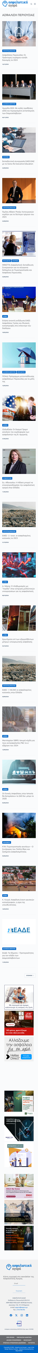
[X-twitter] (16, 1315)
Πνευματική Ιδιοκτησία (24, 1337)
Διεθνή (5, 425)
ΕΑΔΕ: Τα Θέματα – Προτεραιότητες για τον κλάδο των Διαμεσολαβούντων (18, 955)
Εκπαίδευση (6, 260)
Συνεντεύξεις (7, 478)
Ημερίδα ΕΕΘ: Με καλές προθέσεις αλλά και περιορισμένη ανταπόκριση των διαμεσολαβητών (18, 110)
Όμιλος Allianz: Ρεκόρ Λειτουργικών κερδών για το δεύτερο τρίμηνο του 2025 (18, 214)
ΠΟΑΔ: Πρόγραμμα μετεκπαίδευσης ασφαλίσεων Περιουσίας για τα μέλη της (18, 378)
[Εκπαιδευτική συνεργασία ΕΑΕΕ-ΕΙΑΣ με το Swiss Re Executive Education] (19, 140)
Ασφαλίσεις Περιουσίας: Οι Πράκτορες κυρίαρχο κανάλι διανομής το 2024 (14, 57)
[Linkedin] (27, 1315)
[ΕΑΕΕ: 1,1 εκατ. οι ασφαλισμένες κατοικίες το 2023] (19, 514)
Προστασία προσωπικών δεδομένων (14, 1342)
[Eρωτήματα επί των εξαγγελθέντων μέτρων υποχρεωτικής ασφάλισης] (19, 618)
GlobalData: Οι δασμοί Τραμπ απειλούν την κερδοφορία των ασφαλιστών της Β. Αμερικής (15, 432)
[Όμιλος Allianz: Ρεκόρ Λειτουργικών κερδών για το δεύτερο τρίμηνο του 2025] (19, 190)
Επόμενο (29, 975)
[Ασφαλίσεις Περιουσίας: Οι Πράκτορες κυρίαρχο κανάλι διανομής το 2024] (19, 33)
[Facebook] (11, 1315)
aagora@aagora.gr (21, 1307)
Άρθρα (5, 316)
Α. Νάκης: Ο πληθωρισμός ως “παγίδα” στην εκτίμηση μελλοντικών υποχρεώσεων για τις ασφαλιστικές (18, 588)
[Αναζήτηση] (31, 4)
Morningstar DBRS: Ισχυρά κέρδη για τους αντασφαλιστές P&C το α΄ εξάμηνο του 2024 (18, 743)
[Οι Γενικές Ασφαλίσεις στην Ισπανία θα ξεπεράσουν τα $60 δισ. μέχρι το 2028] (19, 772)
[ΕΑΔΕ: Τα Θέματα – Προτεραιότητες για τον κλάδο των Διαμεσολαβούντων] (19, 931)
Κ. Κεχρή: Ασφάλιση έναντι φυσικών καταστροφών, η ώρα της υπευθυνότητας (18, 902)
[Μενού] (35, 4)
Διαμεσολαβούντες (9, 104)
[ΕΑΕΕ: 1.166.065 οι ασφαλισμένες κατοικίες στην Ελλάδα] (19, 668)
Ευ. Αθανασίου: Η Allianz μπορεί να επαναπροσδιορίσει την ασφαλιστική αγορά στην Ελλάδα (18, 485)
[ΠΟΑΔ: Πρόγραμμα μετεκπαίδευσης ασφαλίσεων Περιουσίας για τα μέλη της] (19, 355)
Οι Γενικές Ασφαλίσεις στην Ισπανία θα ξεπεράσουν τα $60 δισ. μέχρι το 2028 (18, 796)
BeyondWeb (19, 1350)
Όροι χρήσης (10, 1337)
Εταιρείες (6, 157)
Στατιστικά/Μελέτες (9, 50)
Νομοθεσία (6, 842)
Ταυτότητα (31, 1342)
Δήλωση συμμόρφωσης (14, 1340)
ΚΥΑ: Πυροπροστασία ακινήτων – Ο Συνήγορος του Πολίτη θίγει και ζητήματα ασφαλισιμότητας (17, 849)
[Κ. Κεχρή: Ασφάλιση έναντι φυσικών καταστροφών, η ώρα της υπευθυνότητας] (19, 878)
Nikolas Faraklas (13, 1349)
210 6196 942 (21, 1310)
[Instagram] (21, 1315)
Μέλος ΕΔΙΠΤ (27, 1340)
